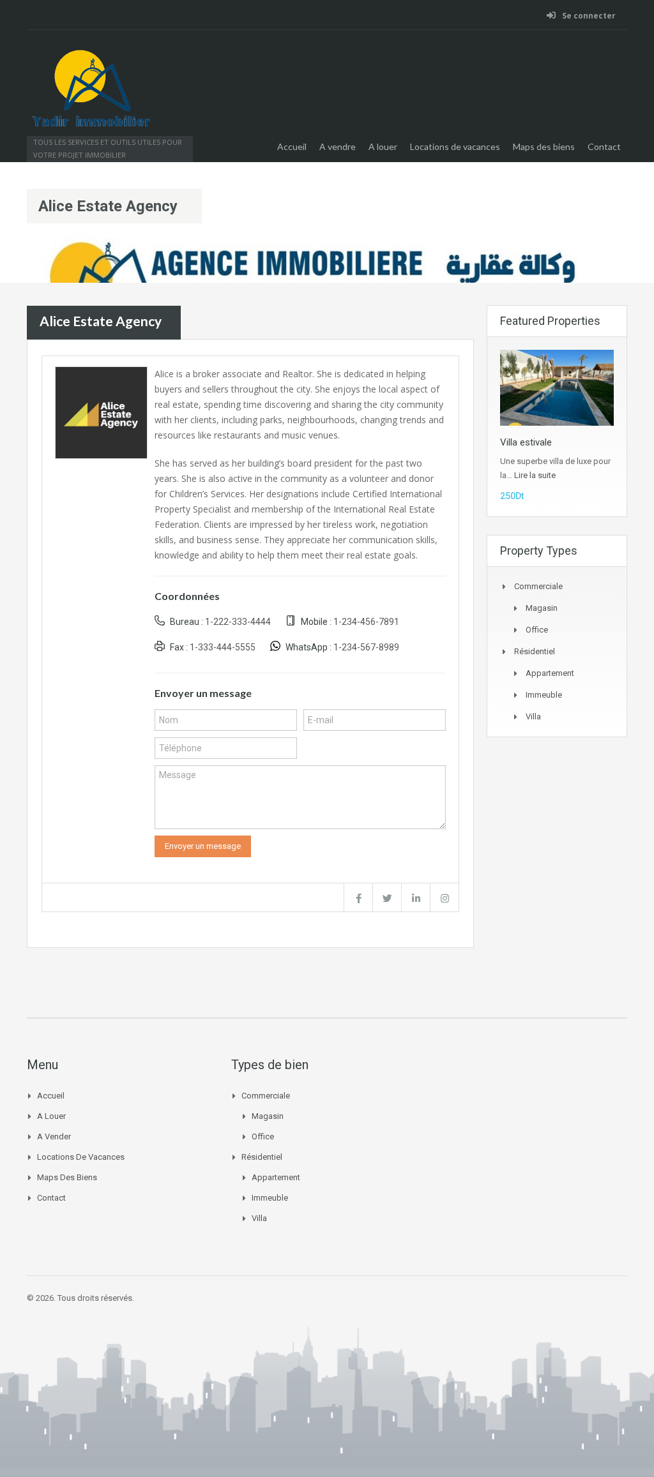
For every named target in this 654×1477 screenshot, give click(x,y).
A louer (383, 146)
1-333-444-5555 (222, 647)
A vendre (337, 146)
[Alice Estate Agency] (101, 411)
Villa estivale (526, 442)
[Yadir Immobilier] (91, 95)
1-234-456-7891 (366, 622)
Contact (604, 146)
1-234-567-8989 (366, 647)
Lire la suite (535, 475)
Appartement (550, 673)
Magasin (542, 608)
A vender (54, 1136)
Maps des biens (544, 146)
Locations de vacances (455, 146)
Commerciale (538, 586)
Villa (533, 716)
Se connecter (588, 15)
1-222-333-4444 (238, 622)
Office (537, 629)
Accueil (292, 146)
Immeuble (544, 695)
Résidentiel (534, 651)
